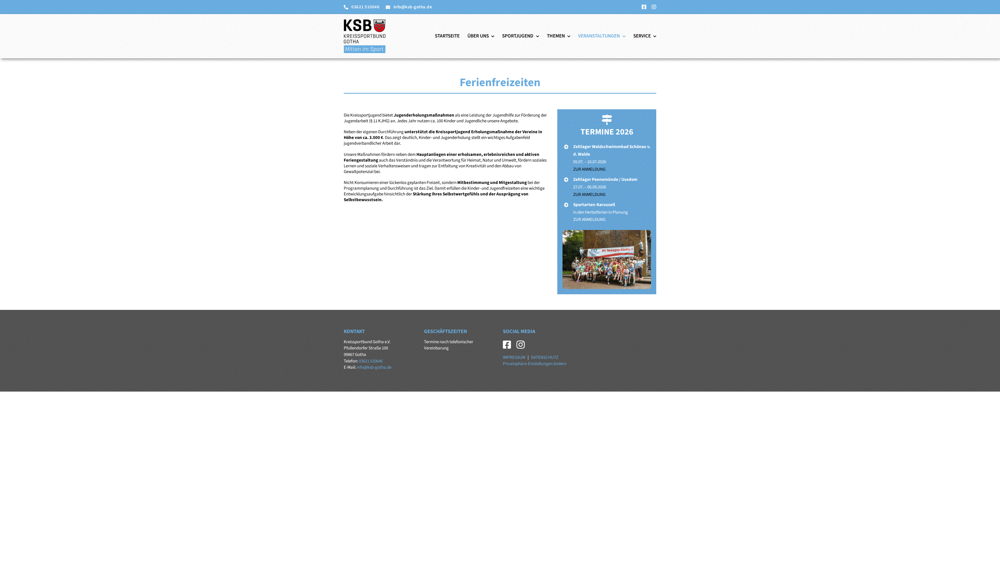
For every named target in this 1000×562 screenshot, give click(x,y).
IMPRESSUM (514, 357)
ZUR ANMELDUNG (589, 169)
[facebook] (644, 7)
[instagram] (654, 7)
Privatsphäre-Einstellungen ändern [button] (534, 364)
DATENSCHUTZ (544, 357)
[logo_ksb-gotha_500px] (364, 21)
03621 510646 (371, 361)
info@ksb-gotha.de (374, 367)
